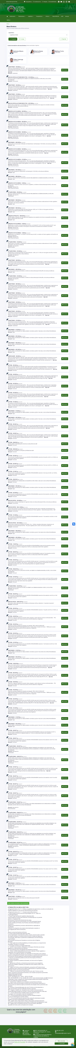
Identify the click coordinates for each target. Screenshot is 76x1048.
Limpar (22, 39)
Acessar (65, 70)
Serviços (67, 16)
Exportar (64, 39)
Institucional (12, 16)
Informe (47, 16)
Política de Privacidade (19, 1042)
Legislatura (11, 32)
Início (8, 23)
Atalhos (8, 20)
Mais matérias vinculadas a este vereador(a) (18, 903)
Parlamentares (21, 16)
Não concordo (61, 1041)
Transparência (39, 16)
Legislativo (30, 16)
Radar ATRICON (55, 16)
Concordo (62, 1043)
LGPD (62, 16)
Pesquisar (13, 39)
